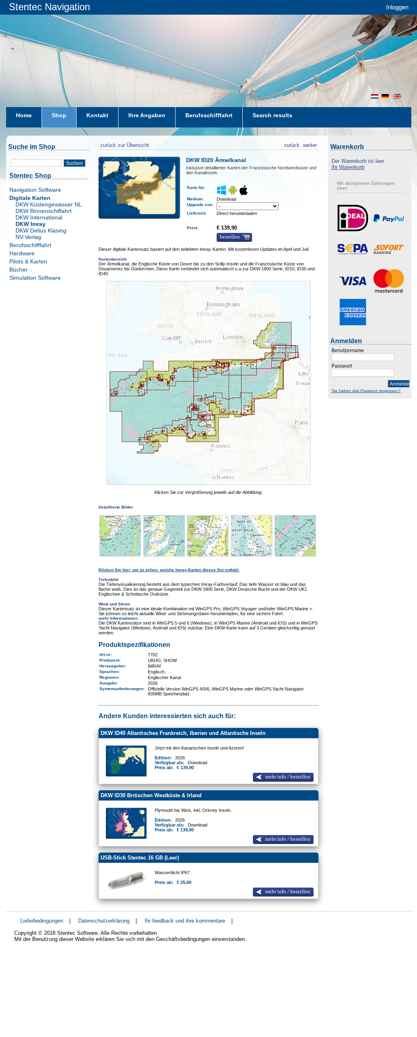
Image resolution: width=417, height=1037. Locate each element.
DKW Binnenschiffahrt (43, 211)
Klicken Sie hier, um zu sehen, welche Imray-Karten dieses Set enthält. (169, 570)
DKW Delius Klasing (40, 230)
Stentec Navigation (49, 6)
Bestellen (230, 237)
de (386, 96)
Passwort (341, 366)
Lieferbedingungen (41, 921)
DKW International (38, 217)
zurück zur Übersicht (124, 144)
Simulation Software (35, 277)
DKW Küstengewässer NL (48, 204)
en (398, 96)
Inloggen (397, 6)
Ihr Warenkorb (347, 167)
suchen (74, 163)
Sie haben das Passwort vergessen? (366, 390)
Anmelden (400, 384)
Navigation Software (35, 189)
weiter (309, 144)
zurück (291, 144)
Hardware (22, 253)
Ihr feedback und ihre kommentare (185, 921)
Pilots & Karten (28, 261)
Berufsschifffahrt (30, 245)
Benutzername (347, 350)
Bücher (18, 269)
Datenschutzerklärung (103, 921)
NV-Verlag (28, 237)
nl (374, 96)
